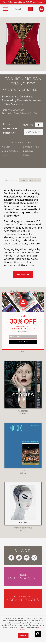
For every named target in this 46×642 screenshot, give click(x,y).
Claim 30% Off (23, 342)
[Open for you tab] (38, 634)
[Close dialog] (41, 295)
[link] (23, 303)
